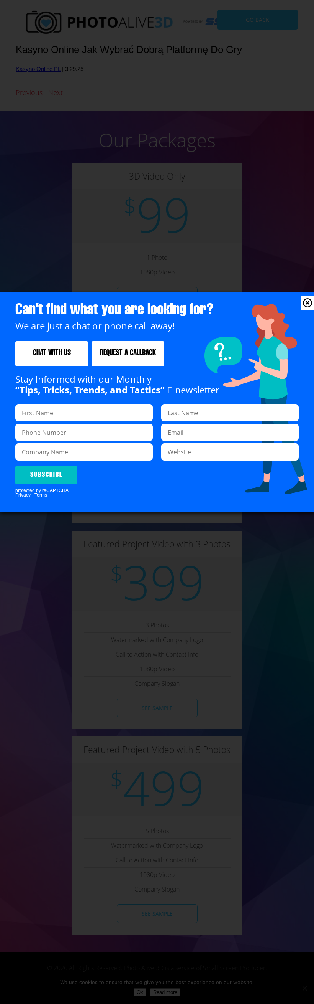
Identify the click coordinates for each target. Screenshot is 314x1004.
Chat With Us (52, 353)
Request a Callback (128, 353)
